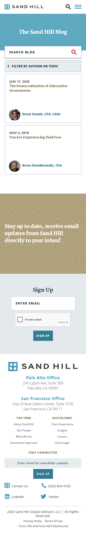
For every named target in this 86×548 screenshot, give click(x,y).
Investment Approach (23, 443)
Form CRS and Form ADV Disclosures (43, 526)
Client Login (62, 443)
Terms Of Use (54, 521)
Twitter (53, 497)
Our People (24, 430)
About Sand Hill (23, 424)
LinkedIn (17, 497)
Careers (62, 436)
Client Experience (62, 424)
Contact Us (19, 486)
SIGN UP (43, 336)
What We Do (24, 436)
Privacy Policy (32, 521)
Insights (62, 430)
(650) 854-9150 (59, 486)
